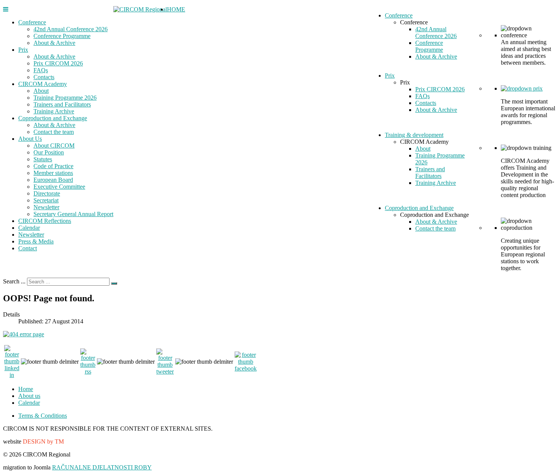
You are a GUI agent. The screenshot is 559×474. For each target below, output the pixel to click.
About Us (30, 138)
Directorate (46, 193)
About (41, 90)
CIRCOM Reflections (44, 221)
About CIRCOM (54, 145)
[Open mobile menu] (5, 9)
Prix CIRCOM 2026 (58, 63)
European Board (53, 180)
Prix (23, 49)
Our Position (48, 152)
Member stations (53, 173)
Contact (27, 248)
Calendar (29, 227)
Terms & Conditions (42, 415)
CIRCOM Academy (42, 84)
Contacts (43, 77)
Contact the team (53, 132)
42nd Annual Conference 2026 (70, 29)
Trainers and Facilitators (62, 104)
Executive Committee (59, 186)
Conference (32, 22)
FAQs (40, 70)
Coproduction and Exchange (52, 118)
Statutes (42, 159)
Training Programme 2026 (65, 97)
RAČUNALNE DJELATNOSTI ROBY (102, 467)
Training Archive (53, 111)
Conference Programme (62, 36)
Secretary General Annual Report (73, 214)
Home (25, 389)
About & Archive (54, 43)
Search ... (14, 281)
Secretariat (46, 200)
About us (29, 396)
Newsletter (46, 207)
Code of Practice (53, 166)
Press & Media (36, 241)
